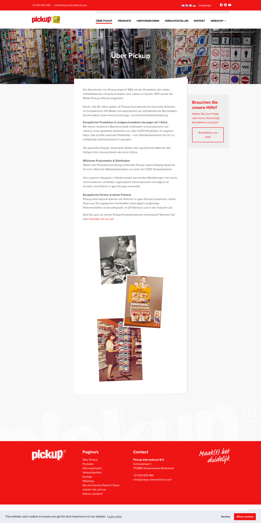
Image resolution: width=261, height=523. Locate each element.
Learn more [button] (114, 516)
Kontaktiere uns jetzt (208, 135)
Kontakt (199, 20)
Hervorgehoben (148, 20)
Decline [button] (225, 516)
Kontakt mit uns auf (102, 219)
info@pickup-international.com (70, 5)
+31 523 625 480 (41, 5)
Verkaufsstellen (176, 20)
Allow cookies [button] (245, 516)
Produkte (124, 20)
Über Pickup (104, 20)
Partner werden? (93, 494)
